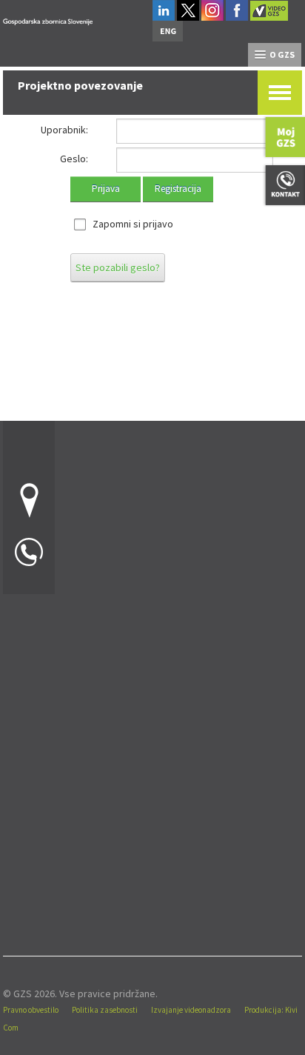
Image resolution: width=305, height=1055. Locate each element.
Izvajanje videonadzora (191, 1010)
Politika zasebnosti (105, 1010)
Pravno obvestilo (30, 1010)
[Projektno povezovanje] (48, 19)
